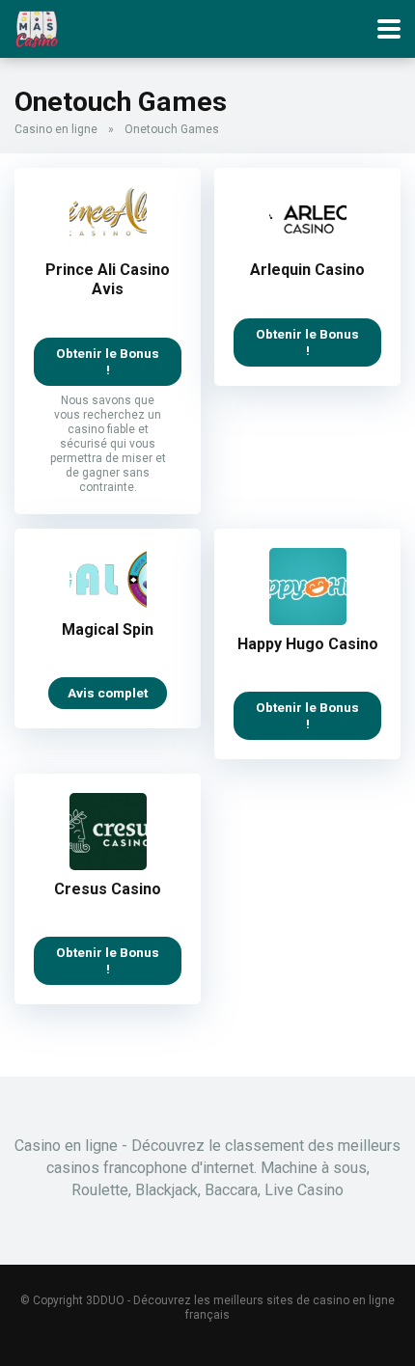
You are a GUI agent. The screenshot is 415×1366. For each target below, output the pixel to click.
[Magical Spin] (108, 605)
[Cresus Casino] (108, 865)
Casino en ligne (55, 129)
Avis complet (108, 692)
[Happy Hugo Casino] (307, 620)
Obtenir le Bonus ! (107, 361)
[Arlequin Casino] (307, 245)
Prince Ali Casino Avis (107, 279)
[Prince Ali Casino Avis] (108, 245)
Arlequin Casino (307, 269)
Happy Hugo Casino (307, 644)
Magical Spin (107, 629)
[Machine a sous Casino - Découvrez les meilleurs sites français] (36, 26)
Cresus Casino (107, 889)
